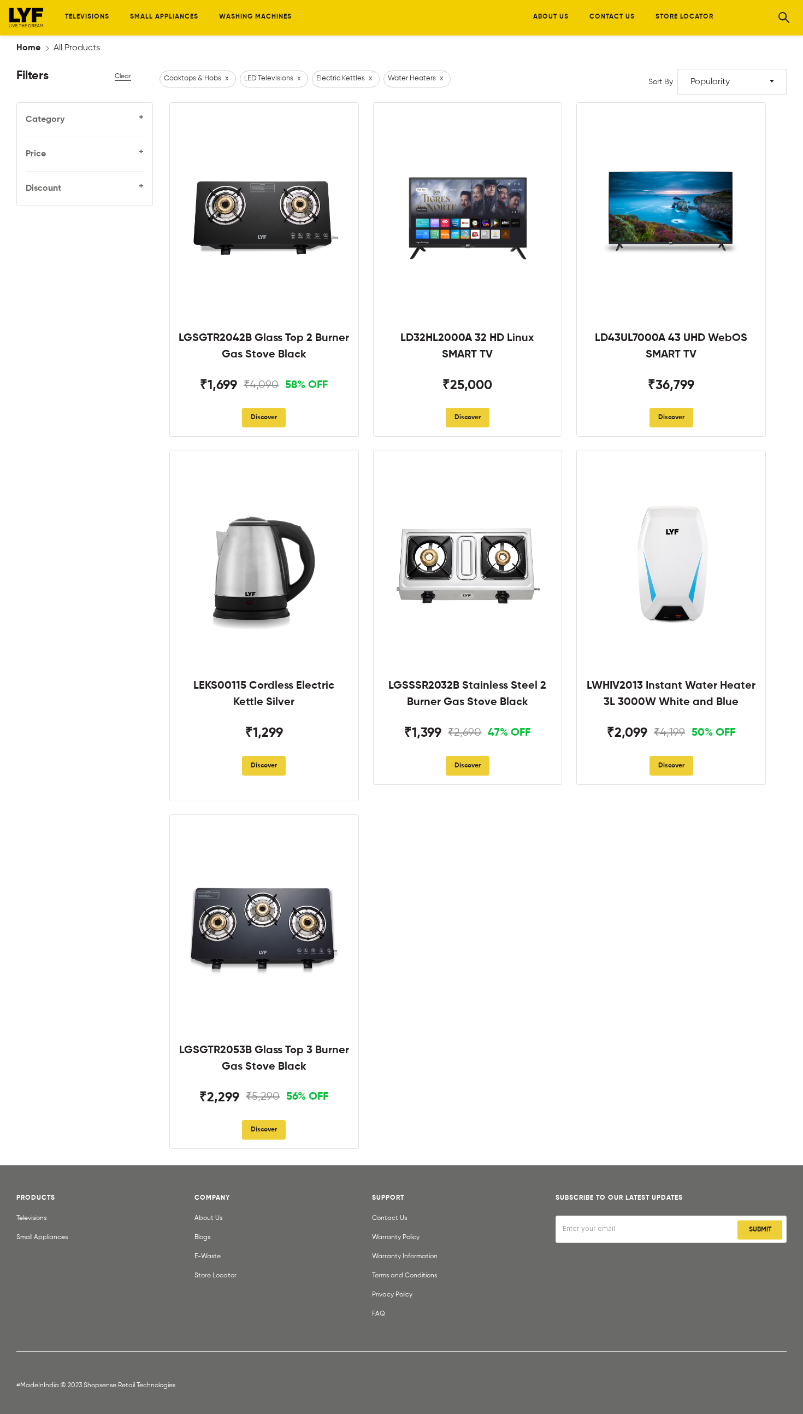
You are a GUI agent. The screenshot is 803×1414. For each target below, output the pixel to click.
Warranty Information (405, 1256)
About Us (208, 1218)
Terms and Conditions (404, 1275)
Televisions (31, 1218)
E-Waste (207, 1256)
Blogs (202, 1237)
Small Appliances (42, 1237)
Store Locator (215, 1275)
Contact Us (389, 1218)
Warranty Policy (396, 1237)
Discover (264, 417)
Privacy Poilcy (392, 1295)
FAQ (378, 1314)
